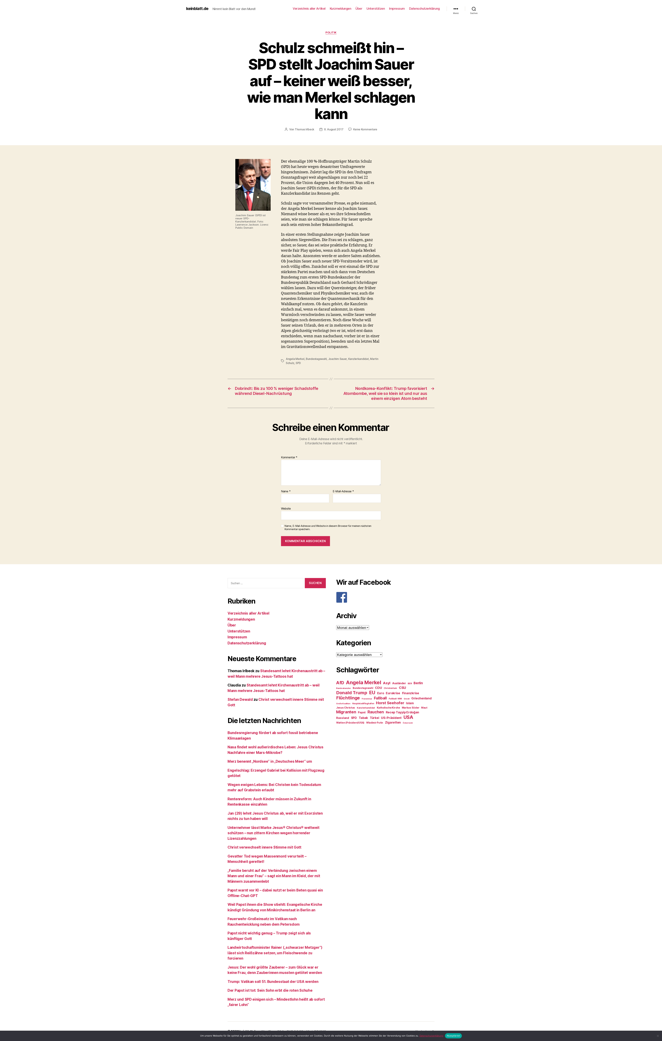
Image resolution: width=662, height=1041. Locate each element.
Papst (362, 712)
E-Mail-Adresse (343, 491)
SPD (298, 363)
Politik (331, 32)
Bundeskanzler (343, 688)
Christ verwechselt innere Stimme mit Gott (264, 847)
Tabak (363, 718)
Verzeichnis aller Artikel (309, 8)
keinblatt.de (197, 9)
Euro (380, 693)
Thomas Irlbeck (304, 129)
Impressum (397, 8)
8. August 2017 (333, 129)
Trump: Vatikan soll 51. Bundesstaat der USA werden (273, 981)
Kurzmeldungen (340, 8)
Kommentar (289, 457)
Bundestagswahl (316, 359)
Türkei (374, 718)
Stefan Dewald (240, 699)
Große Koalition (343, 704)
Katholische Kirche (388, 707)
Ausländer (399, 683)
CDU (378, 688)
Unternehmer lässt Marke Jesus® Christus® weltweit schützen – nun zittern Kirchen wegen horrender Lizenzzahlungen (273, 833)
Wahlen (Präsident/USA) (350, 722)
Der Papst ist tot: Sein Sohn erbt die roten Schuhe (270, 990)
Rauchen (376, 712)
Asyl (386, 683)
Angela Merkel (295, 359)
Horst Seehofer (390, 702)
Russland (342, 718)
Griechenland (421, 698)
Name (285, 491)
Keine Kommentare (365, 129)
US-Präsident (391, 718)
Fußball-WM (395, 698)
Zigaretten (393, 722)
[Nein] (657, 1036)
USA (408, 717)
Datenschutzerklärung (424, 8)
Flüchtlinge (348, 697)
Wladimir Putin (374, 722)
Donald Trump (351, 692)
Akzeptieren (453, 1035)
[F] (385, 597)
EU (372, 692)
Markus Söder (410, 707)
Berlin (418, 683)
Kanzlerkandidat (358, 359)
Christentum (390, 688)
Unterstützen (376, 8)
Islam (410, 703)
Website (286, 508)
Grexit (406, 699)
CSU (402, 688)
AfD (340, 682)
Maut (424, 707)
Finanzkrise (410, 693)
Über (358, 8)
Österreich (408, 723)
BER (410, 683)
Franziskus (367, 699)
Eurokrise (393, 693)
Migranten (346, 711)
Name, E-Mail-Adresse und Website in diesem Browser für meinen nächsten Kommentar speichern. (327, 527)
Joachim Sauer (337, 359)
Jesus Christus (345, 707)
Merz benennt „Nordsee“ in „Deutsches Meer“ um (270, 761)
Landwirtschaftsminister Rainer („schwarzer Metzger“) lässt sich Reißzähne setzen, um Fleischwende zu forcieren (275, 952)
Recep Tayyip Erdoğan (402, 712)
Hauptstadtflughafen (363, 703)
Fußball (380, 698)
